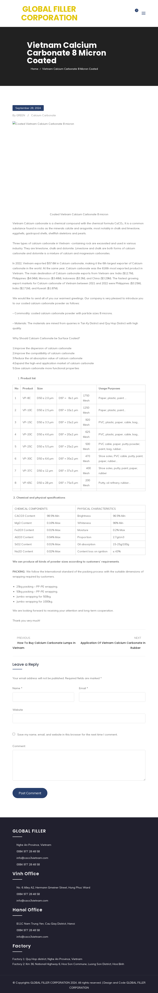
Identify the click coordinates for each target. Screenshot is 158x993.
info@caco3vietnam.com (32, 858)
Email (83, 688)
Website (18, 709)
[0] (133, 13)
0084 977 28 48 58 (28, 851)
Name (17, 688)
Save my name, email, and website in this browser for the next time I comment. (67, 734)
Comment (19, 746)
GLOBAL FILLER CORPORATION (49, 13)
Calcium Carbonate (43, 115)
